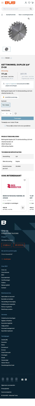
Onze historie (5, 272)
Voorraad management (8, 328)
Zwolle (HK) (4, 339)
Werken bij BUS (5, 285)
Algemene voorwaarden (8, 385)
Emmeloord (4, 347)
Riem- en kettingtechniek (26, 14)
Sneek (3, 357)
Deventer (4, 342)
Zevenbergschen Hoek (7, 365)
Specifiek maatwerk (7, 331)
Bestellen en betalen (7, 299)
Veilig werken (5, 326)
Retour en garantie (6, 306)
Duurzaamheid (5, 277)
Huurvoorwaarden (6, 392)
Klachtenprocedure (6, 309)
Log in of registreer (11, 83)
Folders (3, 282)
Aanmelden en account (8, 296)
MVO (2, 275)
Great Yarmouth (6, 352)
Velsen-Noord (5, 362)
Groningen (4, 355)
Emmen (3, 350)
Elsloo (3, 344)
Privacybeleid (5, 388)
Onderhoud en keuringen (8, 318)
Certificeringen (5, 280)
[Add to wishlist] (23, 113)
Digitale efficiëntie (6, 320)
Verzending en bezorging (8, 301)
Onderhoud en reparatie (8, 304)
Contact (3, 287)
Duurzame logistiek (6, 323)
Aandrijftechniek (10, 14)
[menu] (2, 3)
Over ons (4, 270)
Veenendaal (4, 360)
